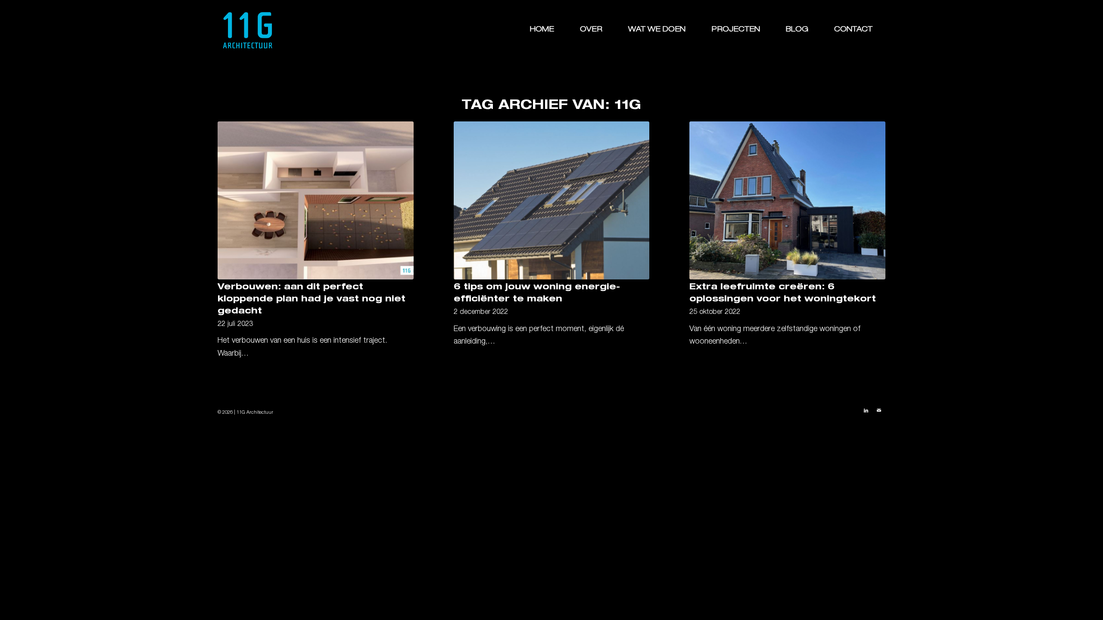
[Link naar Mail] (878, 410)
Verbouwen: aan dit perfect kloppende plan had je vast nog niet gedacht (311, 299)
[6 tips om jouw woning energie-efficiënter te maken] (552, 200)
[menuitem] (542, 30)
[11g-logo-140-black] (248, 30)
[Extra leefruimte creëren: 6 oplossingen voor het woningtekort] (787, 200)
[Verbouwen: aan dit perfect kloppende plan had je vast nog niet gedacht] (316, 200)
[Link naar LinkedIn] (866, 410)
